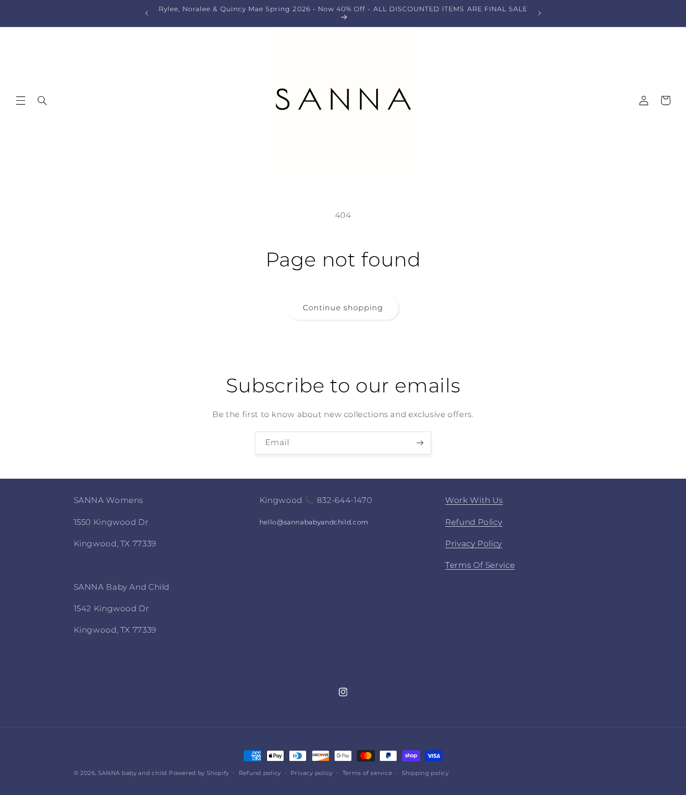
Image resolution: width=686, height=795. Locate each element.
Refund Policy (473, 522)
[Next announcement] (539, 13)
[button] (20, 100)
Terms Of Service (480, 565)
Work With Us (474, 500)
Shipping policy (425, 773)
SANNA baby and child (132, 773)
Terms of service (367, 773)
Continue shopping (343, 307)
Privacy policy (312, 773)
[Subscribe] (420, 443)
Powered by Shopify (199, 773)
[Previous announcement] (146, 13)
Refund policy (260, 773)
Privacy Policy (473, 543)
